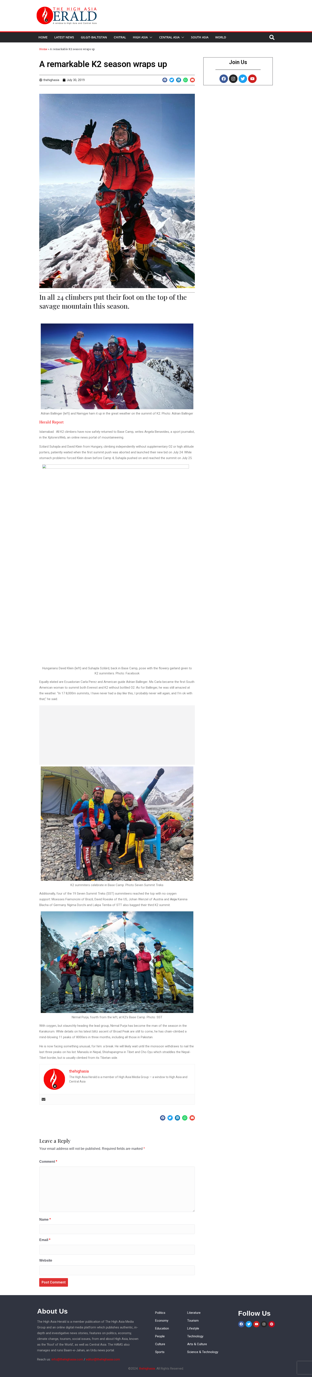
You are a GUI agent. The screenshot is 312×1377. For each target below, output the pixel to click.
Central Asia (169, 37)
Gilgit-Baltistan (94, 37)
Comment (48, 1161)
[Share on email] (192, 80)
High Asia (140, 37)
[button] (150, 37)
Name (45, 1219)
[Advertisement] (117, 735)
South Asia (199, 37)
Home (43, 37)
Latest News (64, 37)
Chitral (120, 37)
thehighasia (147, 1368)
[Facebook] (223, 78)
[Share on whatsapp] (185, 80)
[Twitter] (243, 78)
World (220, 37)
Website (45, 1260)
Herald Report (51, 422)
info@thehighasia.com (67, 1359)
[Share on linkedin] (178, 80)
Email (44, 1240)
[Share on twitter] (171, 80)
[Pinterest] (271, 1324)
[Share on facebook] (164, 80)
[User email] (43, 1099)
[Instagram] (233, 78)
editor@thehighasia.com (103, 1359)
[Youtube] (252, 78)
